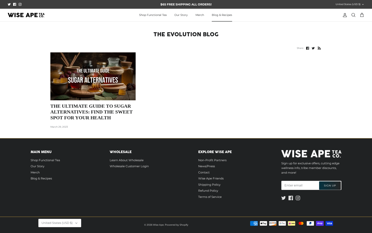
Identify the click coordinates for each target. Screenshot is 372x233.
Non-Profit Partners (212, 160)
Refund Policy (208, 190)
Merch (199, 15)
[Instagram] (20, 4)
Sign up (330, 185)
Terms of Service (210, 197)
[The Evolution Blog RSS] (319, 48)
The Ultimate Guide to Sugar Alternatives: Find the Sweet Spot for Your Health (91, 111)
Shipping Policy (209, 184)
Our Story (181, 15)
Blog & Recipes (222, 15)
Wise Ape (158, 224)
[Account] (344, 15)
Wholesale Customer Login (129, 166)
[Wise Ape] (26, 15)
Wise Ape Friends (211, 178)
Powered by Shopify (176, 224)
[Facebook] (14, 4)
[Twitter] (9, 4)
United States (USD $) (348, 4)
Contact (204, 172)
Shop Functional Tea (153, 15)
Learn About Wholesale (127, 160)
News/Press (206, 166)
